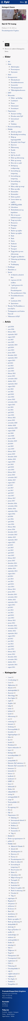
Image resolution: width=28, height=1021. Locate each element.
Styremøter (14, 72)
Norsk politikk (12, 802)
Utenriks (13, 262)
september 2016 (12, 511)
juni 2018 (11, 464)
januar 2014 (11, 592)
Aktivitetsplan (15, 67)
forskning (11, 727)
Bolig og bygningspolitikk (16, 138)
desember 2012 (12, 626)
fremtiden (11, 732)
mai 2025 (10, 340)
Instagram (16, 1012)
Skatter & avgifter (16, 888)
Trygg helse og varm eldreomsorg (17, 253)
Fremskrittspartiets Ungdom (10, 31)
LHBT (10, 781)
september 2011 (12, 665)
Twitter (4, 1014)
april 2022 (11, 394)
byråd (9, 714)
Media (10, 789)
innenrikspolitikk (13, 755)
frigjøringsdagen (13, 735)
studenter (10, 937)
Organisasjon (12, 111)
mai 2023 (10, 366)
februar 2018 (12, 472)
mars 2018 (11, 470)
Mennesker (11, 95)
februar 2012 (12, 652)
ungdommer (11, 961)
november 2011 (12, 659)
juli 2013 (10, 607)
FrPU (9, 93)
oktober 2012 (12, 631)
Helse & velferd (15, 862)
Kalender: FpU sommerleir (16, 766)
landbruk (10, 776)
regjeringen (11, 898)
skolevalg (10, 927)
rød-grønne (11, 904)
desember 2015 (12, 532)
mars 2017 (11, 496)
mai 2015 (10, 550)
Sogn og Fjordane (13, 930)
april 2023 (11, 368)
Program (13, 228)
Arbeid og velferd (16, 132)
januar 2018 (11, 475)
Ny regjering (12, 807)
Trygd (9, 953)
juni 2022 (11, 389)
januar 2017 (11, 501)
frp (9, 740)
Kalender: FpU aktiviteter (15, 763)
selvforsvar (11, 906)
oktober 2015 (12, 537)
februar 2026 (12, 332)
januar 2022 (11, 399)
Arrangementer (12, 77)
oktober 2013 (12, 600)
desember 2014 (12, 563)
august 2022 (11, 386)
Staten (13, 241)
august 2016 (11, 514)
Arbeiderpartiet (15, 852)
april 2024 (11, 347)
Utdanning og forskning (18, 259)
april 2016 (11, 522)
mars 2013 (11, 618)
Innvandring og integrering (15, 172)
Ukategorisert (12, 956)
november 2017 (12, 477)
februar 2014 (12, 589)
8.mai (9, 683)
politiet (10, 841)
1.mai (9, 677)
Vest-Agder (11, 979)
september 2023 (12, 358)
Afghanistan (11, 685)
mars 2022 (11, 397)
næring (10, 794)
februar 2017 (12, 498)
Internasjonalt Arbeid (17, 820)
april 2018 (11, 467)
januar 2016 (11, 529)
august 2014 (11, 574)
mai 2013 (10, 613)
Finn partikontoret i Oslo (18, 293)
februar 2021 (12, 418)
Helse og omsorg (16, 160)
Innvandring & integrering (15, 866)
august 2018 (11, 462)
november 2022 (12, 379)
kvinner (10, 774)
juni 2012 (11, 641)
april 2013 (11, 615)
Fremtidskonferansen (17, 82)
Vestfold (10, 982)
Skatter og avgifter (16, 231)
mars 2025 (11, 342)
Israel (9, 758)
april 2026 (11, 327)
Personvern (14, 223)
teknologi (11, 945)
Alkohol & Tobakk (16, 846)
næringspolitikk (12, 797)
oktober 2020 (12, 425)
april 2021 (11, 412)
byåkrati (10, 711)
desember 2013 (12, 594)
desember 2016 (12, 503)
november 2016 (12, 506)
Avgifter (10, 703)
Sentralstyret (14, 108)
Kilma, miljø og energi (17, 186)
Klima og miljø (15, 189)
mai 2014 (10, 581)
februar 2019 (12, 451)
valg (9, 971)
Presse (13, 103)
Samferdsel (14, 885)
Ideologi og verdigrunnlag (15, 167)
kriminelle (11, 771)
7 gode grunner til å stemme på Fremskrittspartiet (17, 288)
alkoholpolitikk (12, 690)
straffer (10, 932)
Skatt (9, 911)
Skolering (14, 828)
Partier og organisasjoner (15, 839)
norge (9, 800)
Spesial (10, 272)
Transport (14, 246)
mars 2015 (11, 555)
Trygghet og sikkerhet (17, 257)
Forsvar (13, 153)
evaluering (11, 722)
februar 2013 (12, 620)
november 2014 (12, 566)
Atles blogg (11, 696)
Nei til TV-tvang (9, 24)
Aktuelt (10, 688)
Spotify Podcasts (11, 1014)
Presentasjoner (15, 69)
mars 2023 (11, 371)
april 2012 (11, 646)
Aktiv (9, 64)
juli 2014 (10, 576)
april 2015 (11, 553)
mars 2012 (11, 649)
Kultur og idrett (15, 197)
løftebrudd (11, 787)
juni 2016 (11, 519)
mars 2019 (11, 449)
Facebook (4, 1012)
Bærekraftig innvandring (18, 134)
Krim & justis (15, 870)
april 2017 (11, 493)
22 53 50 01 (5, 1006)
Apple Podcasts (6, 1017)
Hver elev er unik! (16, 163)
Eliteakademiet (15, 80)
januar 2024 (11, 353)
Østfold (10, 836)
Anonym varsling (16, 114)
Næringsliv (14, 880)
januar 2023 (11, 376)
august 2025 (11, 337)
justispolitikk (11, 761)
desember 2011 (12, 657)
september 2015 (12, 540)
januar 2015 (11, 561)
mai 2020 (10, 433)
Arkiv (9, 75)
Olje (9, 813)
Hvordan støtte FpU (17, 116)
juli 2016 (10, 516)
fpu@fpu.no (5, 1004)
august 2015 (11, 542)
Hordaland (11, 745)
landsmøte (11, 779)
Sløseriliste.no (12, 270)
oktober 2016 (12, 509)
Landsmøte (14, 823)
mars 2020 (11, 436)
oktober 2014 (12, 568)
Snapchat (10, 1012)
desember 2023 (12, 355)
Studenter (14, 244)
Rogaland (11, 901)
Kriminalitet (14, 192)
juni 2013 (11, 610)
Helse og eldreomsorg (17, 158)
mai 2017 (10, 490)
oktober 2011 (12, 662)
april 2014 (11, 584)
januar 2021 (11, 420)
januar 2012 (11, 654)
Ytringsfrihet (11, 984)
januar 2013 (11, 623)
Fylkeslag (14, 818)
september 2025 (12, 334)
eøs (9, 719)
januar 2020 (11, 438)
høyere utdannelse (13, 748)
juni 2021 (11, 407)
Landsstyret (14, 101)
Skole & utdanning (16, 891)
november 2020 (12, 423)
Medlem (13, 826)
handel (10, 742)
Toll (9, 948)
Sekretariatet (15, 106)
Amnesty (10, 693)
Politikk (10, 129)
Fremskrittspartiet (16, 859)
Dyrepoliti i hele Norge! (18, 142)
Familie (13, 150)
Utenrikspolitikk (13, 969)
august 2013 (11, 605)
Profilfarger (11, 267)
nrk (9, 805)
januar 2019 (11, 454)
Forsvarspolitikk (12, 729)
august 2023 (11, 360)
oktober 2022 (12, 381)
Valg (12, 833)
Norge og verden (16, 220)
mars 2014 (11, 587)
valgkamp (11, 976)
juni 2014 (11, 579)
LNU (12, 121)
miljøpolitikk (11, 792)
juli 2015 (10, 545)
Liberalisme (14, 207)
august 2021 (11, 405)
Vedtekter (14, 124)
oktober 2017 (12, 480)
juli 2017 (10, 485)
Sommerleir (14, 85)
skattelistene (11, 914)
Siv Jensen (11, 909)
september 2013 (12, 602)
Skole (12, 236)
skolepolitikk (11, 924)
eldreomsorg (11, 716)
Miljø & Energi (15, 878)
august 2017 (11, 483)
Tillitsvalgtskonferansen (18, 90)
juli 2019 (10, 444)
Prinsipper (14, 225)
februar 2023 (12, 373)
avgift (9, 701)
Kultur (13, 872)
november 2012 (12, 628)
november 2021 (12, 402)
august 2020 (11, 431)
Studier (10, 943)
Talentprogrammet (16, 88)
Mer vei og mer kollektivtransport (16, 216)
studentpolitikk (12, 940)
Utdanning (11, 966)
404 (9, 62)
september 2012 (12, 633)
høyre (9, 750)
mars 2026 (11, 329)
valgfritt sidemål (12, 974)
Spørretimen (14, 303)
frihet (9, 737)
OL (9, 810)
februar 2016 (12, 527)
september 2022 (12, 384)
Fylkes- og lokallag (16, 98)
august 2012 (11, 636)
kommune (11, 768)
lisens (9, 784)
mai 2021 (10, 410)
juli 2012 (10, 639)
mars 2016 (11, 524)
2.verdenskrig (12, 680)
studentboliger (12, 935)
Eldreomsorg (15, 147)
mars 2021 (11, 415)
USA (9, 963)
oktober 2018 (12, 459)
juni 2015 (11, 548)
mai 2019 (10, 446)
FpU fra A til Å (15, 155)
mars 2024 (11, 350)
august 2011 (11, 667)
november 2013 (12, 597)
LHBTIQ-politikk (16, 205)
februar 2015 (12, 558)
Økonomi (14, 883)
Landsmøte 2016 (16, 301)
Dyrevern (14, 145)
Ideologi (10, 753)
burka (9, 709)
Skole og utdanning (14, 922)
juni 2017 (11, 488)
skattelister (11, 917)
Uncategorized (12, 958)
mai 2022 (10, 392)
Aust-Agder (11, 698)
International (15, 119)
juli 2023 (10, 363)
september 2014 (12, 571)
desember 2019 (12, 441)
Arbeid (13, 849)
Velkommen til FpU (14, 316)
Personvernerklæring (14, 127)
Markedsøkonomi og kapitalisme (17, 211)
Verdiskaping (15, 264)
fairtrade (10, 724)
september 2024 (12, 345)
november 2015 (12, 535)
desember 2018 (12, 457)
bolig (9, 706)
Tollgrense (11, 950)
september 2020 (12, 428)
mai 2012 (10, 644)
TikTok (12, 1017)
